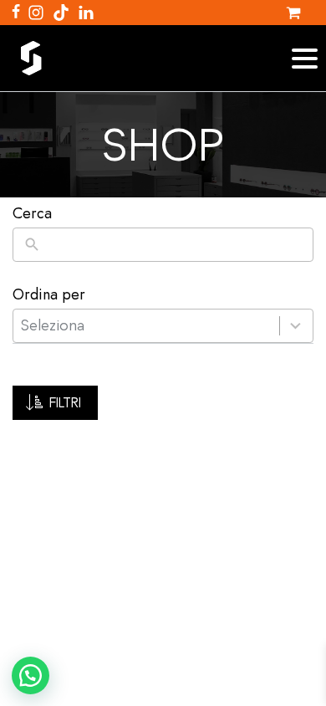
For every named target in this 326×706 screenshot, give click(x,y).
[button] (55, 403)
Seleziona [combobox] (52, 325)
